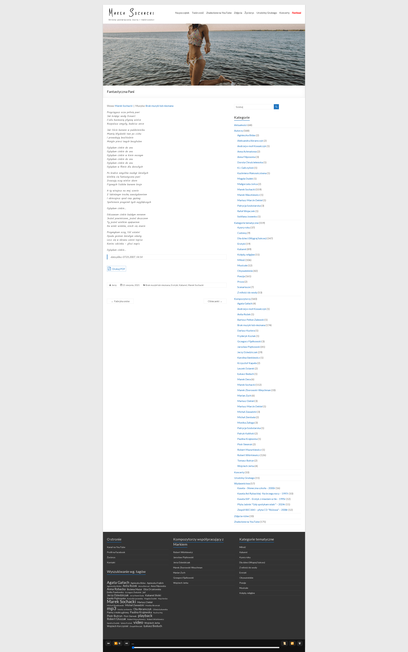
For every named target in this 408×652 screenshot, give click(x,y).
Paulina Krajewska (247, 438)
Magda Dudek (245, 178)
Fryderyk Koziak (246, 335)
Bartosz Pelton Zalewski (250, 319)
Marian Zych (244, 395)
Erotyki (174, 285)
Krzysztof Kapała (247, 362)
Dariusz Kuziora (246, 330)
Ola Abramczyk (142, 609)
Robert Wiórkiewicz (248, 455)
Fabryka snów (120, 301)
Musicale (242, 265)
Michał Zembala (246, 417)
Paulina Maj (158, 613)
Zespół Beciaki (136, 626)
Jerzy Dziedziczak (247, 352)
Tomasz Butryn (245, 460)
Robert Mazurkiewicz (249, 449)
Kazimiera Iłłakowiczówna (251, 173)
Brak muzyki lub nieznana (159, 105)
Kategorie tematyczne (246, 222)
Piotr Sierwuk (130, 616)
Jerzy (114, 285)
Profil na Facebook (116, 552)
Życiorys (249, 12)
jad (144, 592)
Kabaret (183, 285)
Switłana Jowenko (247, 216)
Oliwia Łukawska (160, 609)
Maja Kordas (163, 599)
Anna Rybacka (116, 589)
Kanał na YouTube (116, 547)
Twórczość (198, 12)
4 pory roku (243, 227)
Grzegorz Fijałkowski (249, 341)
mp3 (111, 608)
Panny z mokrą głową (118, 612)
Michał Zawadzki (246, 411)
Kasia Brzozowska (135, 598)
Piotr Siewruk (244, 444)
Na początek (182, 12)
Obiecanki (215, 301)
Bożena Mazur (134, 589)
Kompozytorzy (242, 298)
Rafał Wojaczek (246, 211)
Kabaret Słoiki (153, 595)
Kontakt (111, 562)
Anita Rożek (244, 314)
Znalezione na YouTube (219, 12)
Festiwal (296, 12)
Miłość (241, 259)
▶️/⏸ (117, 643)
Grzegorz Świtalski (133, 592)
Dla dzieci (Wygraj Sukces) (251, 238)
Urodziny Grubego (266, 12)
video (138, 622)
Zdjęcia (238, 12)
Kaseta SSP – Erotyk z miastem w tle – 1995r (261, 498)
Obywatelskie (245, 270)
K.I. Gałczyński (245, 167)
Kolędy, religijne (246, 254)
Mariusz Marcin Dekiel (249, 200)
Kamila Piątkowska (116, 598)
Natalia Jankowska (124, 609)
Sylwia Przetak (126, 623)
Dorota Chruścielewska (250, 162)
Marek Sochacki (124, 105)
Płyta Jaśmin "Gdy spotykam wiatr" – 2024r (261, 504)
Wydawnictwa (242, 483)
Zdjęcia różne (241, 516)
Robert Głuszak (116, 619)
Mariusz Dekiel (245, 400)
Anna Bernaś (143, 586)
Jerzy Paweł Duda (137, 595)
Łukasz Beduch (245, 373)
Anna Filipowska (246, 156)
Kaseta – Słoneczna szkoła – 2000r (256, 488)
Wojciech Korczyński (117, 626)
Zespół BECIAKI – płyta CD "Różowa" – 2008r (262, 509)
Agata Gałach (244, 303)
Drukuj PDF (118, 268)
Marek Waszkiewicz (248, 194)
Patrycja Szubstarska (249, 205)
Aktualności (240, 124)
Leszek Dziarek (245, 368)
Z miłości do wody (247, 292)
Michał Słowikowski (115, 605)
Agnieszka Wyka (114, 586)
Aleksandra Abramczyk (250, 140)
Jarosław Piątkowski (248, 346)
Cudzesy (242, 232)
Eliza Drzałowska (152, 589)
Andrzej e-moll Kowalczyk (251, 146)
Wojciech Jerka (245, 465)
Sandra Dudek (113, 623)
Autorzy (238, 130)
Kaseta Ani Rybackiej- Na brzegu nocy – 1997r (262, 493)
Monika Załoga (245, 422)
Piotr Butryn (114, 616)
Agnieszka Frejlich (155, 583)
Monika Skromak (152, 605)
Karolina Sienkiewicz (248, 357)
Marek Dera (244, 379)
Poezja (241, 276)
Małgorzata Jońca (247, 183)
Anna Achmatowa (247, 151)
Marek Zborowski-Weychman (254, 390)
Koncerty (284, 12)
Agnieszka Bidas (246, 135)
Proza (240, 281)
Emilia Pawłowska (115, 592)
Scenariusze (243, 286)
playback (145, 615)
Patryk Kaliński (245, 433)
